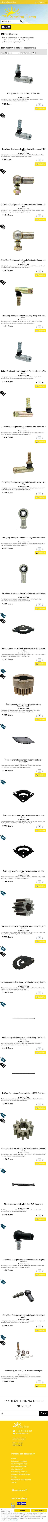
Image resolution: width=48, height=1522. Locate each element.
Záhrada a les (12, 37)
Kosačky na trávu (24, 40)
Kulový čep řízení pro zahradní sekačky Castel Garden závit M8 (23, 205)
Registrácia (12, 2)
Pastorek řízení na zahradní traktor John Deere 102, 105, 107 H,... (23, 927)
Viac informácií (14, 1520)
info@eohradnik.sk (22, 1433)
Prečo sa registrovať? (19, 1466)
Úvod (3, 37)
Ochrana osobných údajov (20, 1474)
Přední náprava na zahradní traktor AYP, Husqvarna (23, 1204)
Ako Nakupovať (17, 1469)
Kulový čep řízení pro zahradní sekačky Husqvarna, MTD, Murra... (23, 150)
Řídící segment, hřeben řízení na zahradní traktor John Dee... (23, 816)
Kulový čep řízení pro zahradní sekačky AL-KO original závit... (23, 1316)
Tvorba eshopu (18, 1443)
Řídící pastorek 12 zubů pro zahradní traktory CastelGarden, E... (23, 705)
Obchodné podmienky (19, 1464)
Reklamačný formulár (19, 1472)
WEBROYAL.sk (17, 1445)
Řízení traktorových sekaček (13, 42)
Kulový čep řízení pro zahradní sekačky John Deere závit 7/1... (23, 483)
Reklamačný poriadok (19, 1461)
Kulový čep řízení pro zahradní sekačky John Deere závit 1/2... (23, 427)
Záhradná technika (10, 40)
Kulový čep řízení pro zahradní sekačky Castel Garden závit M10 (23, 261)
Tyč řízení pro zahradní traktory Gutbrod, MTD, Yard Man (23, 1093)
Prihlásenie (3, 2)
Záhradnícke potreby (26, 37)
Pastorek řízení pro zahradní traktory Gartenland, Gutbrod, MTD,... (23, 1149)
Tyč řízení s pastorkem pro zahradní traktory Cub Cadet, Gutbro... (23, 1038)
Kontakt (14, 1459)
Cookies (14, 1477)
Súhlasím (22, 1510)
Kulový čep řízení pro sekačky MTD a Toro (23, 93)
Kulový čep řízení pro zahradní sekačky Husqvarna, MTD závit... (23, 316)
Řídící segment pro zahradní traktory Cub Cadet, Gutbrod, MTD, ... (23, 650)
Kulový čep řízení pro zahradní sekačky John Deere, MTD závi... (23, 372)
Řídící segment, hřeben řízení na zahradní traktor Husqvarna (23, 761)
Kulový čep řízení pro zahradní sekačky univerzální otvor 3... (23, 538)
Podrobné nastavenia (38, 1510)
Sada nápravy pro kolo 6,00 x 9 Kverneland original (23, 1371)
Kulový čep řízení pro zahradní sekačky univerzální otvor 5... (23, 594)
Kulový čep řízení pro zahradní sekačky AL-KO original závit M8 (23, 1260)
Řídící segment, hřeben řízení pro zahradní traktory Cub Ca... (23, 982)
